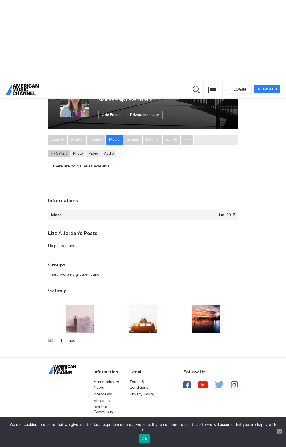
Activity (57, 139)
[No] (279, 431)
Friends (96, 139)
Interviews (103, 394)
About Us (102, 400)
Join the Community (103, 409)
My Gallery (59, 153)
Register (267, 89)
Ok (144, 438)
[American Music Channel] (62, 369)
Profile (77, 139)
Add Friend (111, 114)
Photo (78, 153)
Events (171, 139)
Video (93, 153)
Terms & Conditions (139, 384)
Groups (133, 139)
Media (114, 139)
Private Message (144, 114)
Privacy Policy (142, 394)
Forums (152, 139)
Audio (109, 153)
